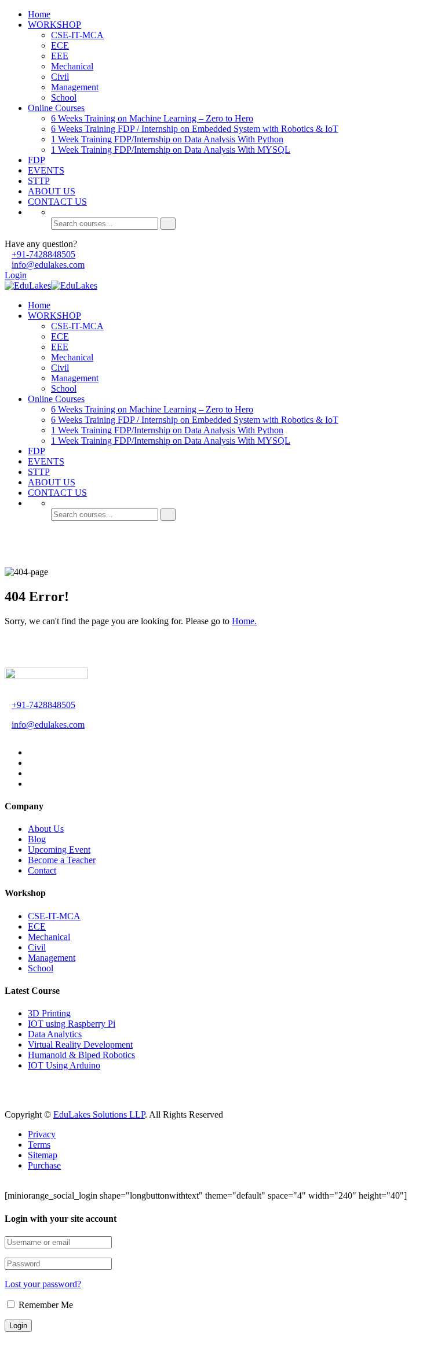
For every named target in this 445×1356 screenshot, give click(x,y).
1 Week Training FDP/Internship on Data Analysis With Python (167, 139)
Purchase (44, 1165)
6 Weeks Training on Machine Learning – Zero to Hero (152, 118)
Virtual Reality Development (80, 1044)
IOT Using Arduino (64, 1065)
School (63, 97)
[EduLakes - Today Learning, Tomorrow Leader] (28, 285)
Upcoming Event (59, 849)
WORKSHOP (54, 25)
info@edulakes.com (48, 265)
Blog (37, 839)
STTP (39, 181)
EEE (59, 56)
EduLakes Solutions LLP (99, 1114)
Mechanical (72, 66)
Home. (244, 621)
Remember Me (44, 1305)
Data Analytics (55, 1034)
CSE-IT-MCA (77, 35)
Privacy (42, 1134)
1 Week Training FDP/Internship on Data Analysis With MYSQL (170, 149)
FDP (36, 160)
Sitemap (42, 1155)
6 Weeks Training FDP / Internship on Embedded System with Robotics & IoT (194, 129)
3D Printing (49, 1013)
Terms (39, 1144)
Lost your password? (43, 1284)
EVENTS (46, 170)
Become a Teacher (62, 860)
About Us (46, 829)
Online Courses (56, 108)
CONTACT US (57, 202)
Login (16, 275)
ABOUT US (51, 191)
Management (75, 87)
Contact (42, 870)
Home (39, 14)
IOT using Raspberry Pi (71, 1024)
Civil (60, 77)
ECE (60, 45)
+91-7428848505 (43, 254)
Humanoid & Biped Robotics (81, 1055)
